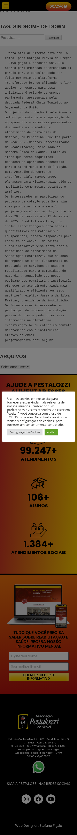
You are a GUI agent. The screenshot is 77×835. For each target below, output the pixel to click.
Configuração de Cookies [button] (25, 432)
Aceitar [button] (51, 432)
